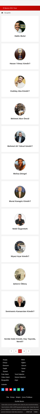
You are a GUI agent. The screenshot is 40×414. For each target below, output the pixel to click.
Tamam (35, 412)
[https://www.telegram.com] (22, 389)
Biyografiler (5, 380)
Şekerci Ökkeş (20, 284)
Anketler (4, 384)
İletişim (18, 397)
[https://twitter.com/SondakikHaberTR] (2, 389)
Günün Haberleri (20, 377)
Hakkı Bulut (20, 36)
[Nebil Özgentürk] (20, 219)
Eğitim (23, 362)
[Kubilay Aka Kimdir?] (20, 81)
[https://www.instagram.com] (6, 389)
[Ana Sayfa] (2, 13)
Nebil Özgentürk (20, 229)
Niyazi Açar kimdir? (20, 256)
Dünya (5, 362)
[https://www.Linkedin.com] (14, 389)
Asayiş (5, 360)
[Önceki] (11, 351)
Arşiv (16, 380)
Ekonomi (6, 365)
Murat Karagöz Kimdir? (20, 201)
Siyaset (5, 371)
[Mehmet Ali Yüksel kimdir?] (20, 137)
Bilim (23, 360)
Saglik (5, 368)
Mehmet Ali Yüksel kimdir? (20, 146)
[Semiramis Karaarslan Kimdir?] (20, 302)
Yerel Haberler (19, 374)
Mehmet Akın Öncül (20, 118)
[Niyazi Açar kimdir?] (20, 247)
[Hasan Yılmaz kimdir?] (20, 54)
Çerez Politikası (27, 397)
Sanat (23, 368)
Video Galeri (5, 377)
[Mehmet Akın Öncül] (20, 109)
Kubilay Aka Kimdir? (20, 91)
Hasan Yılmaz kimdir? (20, 63)
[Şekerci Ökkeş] (20, 274)
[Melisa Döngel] (20, 164)
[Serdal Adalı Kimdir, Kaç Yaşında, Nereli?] (20, 329)
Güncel (23, 365)
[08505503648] (18, 389)
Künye (12, 397)
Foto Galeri (5, 374)
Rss (8, 397)
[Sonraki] (28, 351)
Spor (23, 371)
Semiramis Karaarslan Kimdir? (20, 311)
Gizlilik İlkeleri (19, 401)
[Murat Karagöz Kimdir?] (20, 192)
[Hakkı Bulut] (20, 26)
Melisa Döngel (20, 174)
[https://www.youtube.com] (10, 389)
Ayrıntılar (29, 412)
